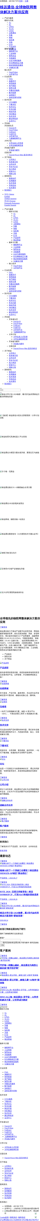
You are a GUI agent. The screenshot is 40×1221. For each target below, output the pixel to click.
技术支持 (12, 116)
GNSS (11, 31)
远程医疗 (12, 95)
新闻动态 (12, 178)
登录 (21, 1)
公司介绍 (4, 784)
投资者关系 (13, 162)
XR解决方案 (14, 67)
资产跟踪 (12, 86)
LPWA (11, 27)
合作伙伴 (12, 164)
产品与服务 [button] (8, 18)
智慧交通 (12, 88)
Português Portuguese (12, 203)
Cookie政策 (4, 1217)
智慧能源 (12, 83)
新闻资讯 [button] (8, 176)
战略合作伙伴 (6, 805)
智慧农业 (12, 56)
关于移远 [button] (8, 157)
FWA (11, 79)
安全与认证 (13, 167)
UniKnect (12, 132)
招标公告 (12, 174)
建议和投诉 (13, 119)
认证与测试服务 (15, 60)
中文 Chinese (9, 194)
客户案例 (4, 826)
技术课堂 (12, 188)
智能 (10, 38)
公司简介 (12, 160)
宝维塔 (3, 706)
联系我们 (8, 190)
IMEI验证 (12, 114)
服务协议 (21, 1217)
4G (10, 25)
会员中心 (12, 121)
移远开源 (12, 111)
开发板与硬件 (14, 150)
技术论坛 (12, 107)
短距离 (11, 40)
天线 (10, 42)
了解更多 (3, 413)
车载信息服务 (14, 90)
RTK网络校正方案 (16, 63)
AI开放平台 (13, 74)
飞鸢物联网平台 (15, 138)
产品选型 (12, 47)
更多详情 (3, 851)
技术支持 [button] (8, 100)
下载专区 (12, 104)
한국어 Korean (9, 201)
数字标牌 (12, 93)
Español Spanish (10, 205)
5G (10, 23)
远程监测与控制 (15, 97)
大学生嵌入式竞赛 (16, 143)
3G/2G (11, 29)
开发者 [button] (7, 123)
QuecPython (13, 72)
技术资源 (12, 183)
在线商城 (4, 688)
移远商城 (16, 240)
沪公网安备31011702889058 (10, 1220)
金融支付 (12, 81)
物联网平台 (13, 51)
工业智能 (12, 53)
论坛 (2, 764)
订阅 (2, 945)
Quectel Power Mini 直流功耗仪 (20, 155)
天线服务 (12, 58)
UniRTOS (12, 134)
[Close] (1, 388)
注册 (26, 1)
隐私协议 (13, 1217)
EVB (11, 44)
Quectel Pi (12, 128)
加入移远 (12, 169)
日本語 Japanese (10, 199)
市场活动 (12, 185)
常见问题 (12, 109)
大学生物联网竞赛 (16, 145)
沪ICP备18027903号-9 (30, 1220)
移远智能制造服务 (16, 65)
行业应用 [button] (8, 77)
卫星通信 (12, 33)
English (7, 196)
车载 (10, 35)
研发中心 (12, 171)
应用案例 (12, 181)
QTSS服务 (13, 102)
